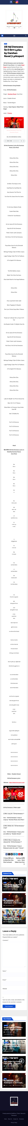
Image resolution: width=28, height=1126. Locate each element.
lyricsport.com (9, 889)
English (6, 1025)
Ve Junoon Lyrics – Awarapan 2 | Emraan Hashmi (13, 903)
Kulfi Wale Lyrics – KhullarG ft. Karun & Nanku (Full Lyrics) (12, 919)
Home (5, 1119)
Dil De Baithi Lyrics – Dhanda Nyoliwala (12, 1045)
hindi (6, 43)
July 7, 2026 (8, 1085)
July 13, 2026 (8, 1066)
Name (5, 971)
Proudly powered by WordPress (10, 1113)
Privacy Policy (14, 1122)
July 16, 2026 (8, 1032)
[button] (25, 35)
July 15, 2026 (8, 1049)
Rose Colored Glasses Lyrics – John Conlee (13, 1028)
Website (5, 988)
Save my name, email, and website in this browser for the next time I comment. (13, 1001)
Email (4, 980)
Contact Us (15, 1119)
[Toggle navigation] (14, 36)
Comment (6, 940)
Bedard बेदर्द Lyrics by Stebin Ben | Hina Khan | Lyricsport (8, 860)
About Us (10, 1119)
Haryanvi (6, 1042)
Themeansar (14, 1115)
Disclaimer (21, 1119)
